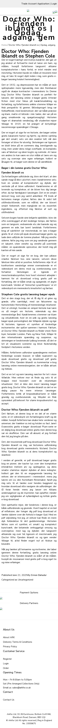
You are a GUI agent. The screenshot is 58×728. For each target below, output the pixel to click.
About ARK (9, 637)
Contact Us (8, 699)
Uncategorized (25, 579)
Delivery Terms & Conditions (17, 641)
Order (6, 668)
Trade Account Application (35, 3)
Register (7, 658)
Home (4, 45)
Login (54, 3)
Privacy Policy (10, 646)
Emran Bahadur (39, 575)
